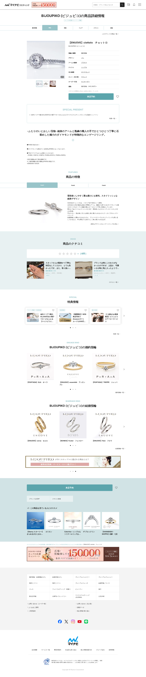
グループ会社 (100, 650)
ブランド (57, 544)
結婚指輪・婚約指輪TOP (47, 544)
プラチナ (84, 62)
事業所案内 (57, 650)
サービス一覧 (45, 650)
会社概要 (34, 650)
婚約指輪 (84, 53)
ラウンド (84, 77)
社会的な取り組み (70, 650)
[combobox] (106, 5)
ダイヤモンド (85, 72)
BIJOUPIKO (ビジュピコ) (68, 544)
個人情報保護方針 (86, 650)
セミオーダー (85, 81)
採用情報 (111, 650)
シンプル (84, 67)
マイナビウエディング (33, 544)
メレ (82, 58)
